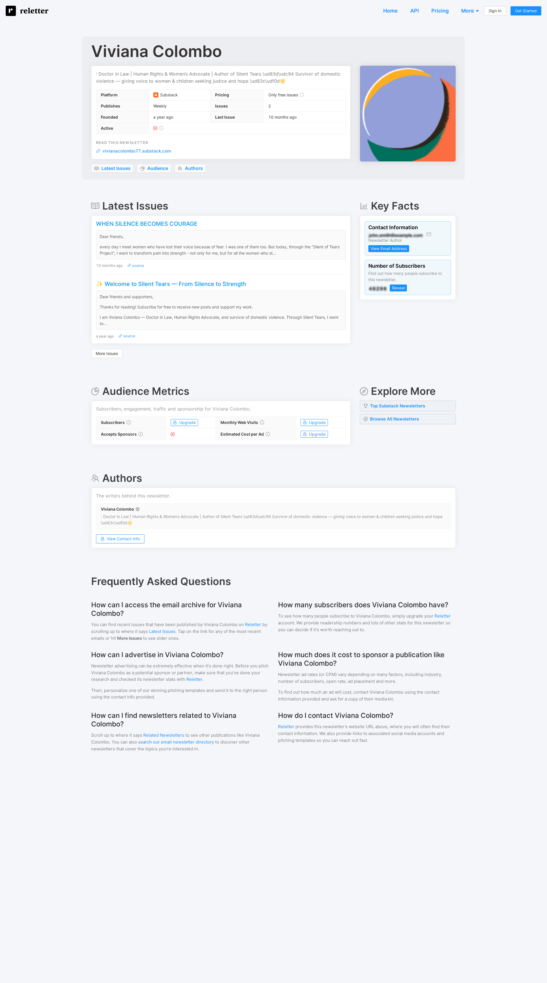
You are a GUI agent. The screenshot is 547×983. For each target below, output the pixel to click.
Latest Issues (162, 631)
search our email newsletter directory (176, 742)
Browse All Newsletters (394, 419)
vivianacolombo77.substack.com (137, 151)
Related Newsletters (163, 735)
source (137, 265)
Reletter (253, 624)
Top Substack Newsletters (397, 406)
